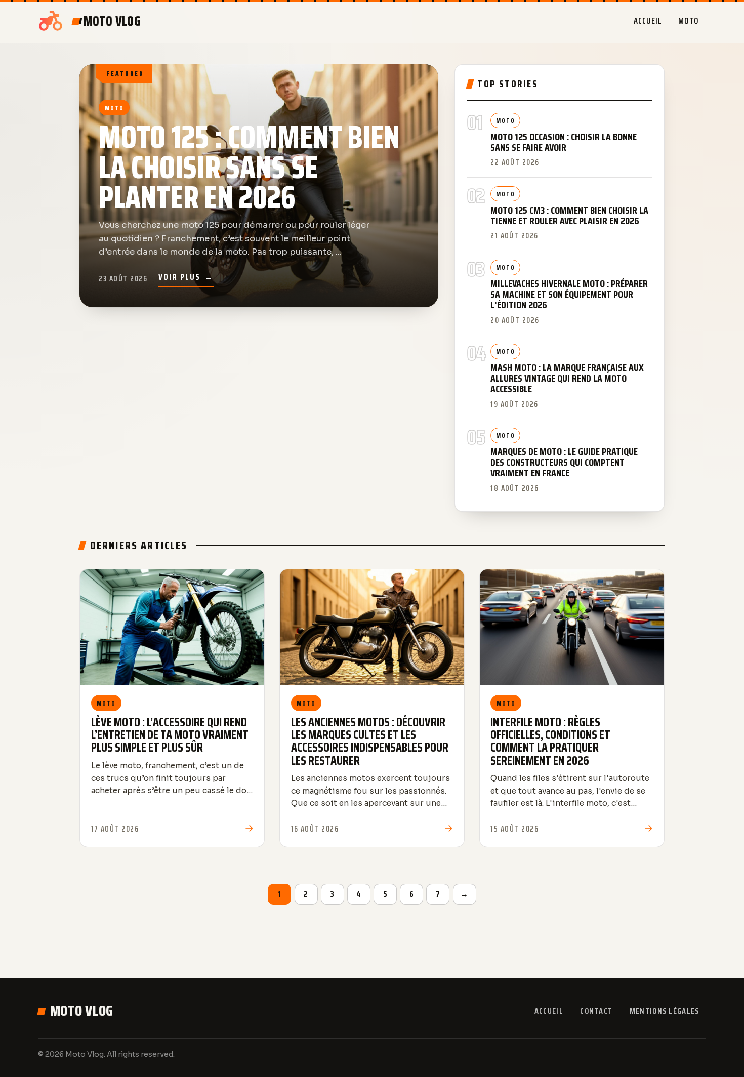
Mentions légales (664, 1011)
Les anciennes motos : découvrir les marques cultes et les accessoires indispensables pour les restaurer (369, 741)
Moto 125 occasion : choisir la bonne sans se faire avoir (563, 142)
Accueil (648, 20)
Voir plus (186, 276)
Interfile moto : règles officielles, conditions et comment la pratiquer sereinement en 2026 (550, 741)
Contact (596, 1011)
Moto (688, 20)
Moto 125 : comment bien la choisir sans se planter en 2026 (249, 167)
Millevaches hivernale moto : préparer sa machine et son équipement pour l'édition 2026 (569, 294)
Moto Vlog (81, 1010)
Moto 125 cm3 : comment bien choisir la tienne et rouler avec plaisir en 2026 (569, 215)
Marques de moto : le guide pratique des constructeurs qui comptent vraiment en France (564, 462)
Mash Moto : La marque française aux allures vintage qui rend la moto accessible (567, 378)
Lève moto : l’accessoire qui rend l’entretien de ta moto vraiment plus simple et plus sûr (170, 735)
